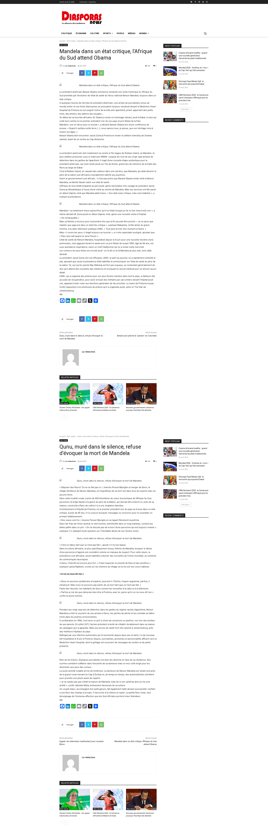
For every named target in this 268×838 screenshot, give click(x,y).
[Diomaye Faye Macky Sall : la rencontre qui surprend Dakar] (170, 85)
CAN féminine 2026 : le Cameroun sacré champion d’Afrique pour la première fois (193, 98)
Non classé (71, 41)
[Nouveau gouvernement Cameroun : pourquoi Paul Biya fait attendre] (141, 393)
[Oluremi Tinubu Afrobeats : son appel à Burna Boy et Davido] (74, 393)
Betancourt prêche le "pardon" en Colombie (137, 335)
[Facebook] (195, 2)
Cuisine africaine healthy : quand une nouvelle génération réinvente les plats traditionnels (193, 55)
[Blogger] (191, 2)
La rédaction (70, 66)
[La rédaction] (61, 65)
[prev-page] (61, 417)
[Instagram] (199, 2)
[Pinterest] (95, 73)
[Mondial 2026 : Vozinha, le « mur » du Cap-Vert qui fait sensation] (170, 71)
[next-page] (65, 417)
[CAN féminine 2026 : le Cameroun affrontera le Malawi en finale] (108, 393)
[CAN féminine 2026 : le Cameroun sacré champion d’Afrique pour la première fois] (170, 98)
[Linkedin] (203, 2)
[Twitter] (207, 2)
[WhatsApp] (101, 73)
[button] (205, 33)
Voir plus (184, 109)
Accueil (62, 41)
